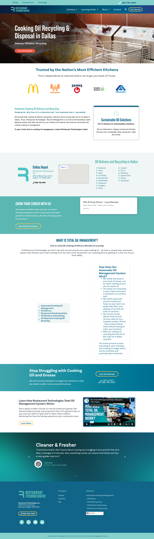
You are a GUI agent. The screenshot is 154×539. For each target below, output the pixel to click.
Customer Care (28, 2)
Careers (15, 2)
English (92, 513)
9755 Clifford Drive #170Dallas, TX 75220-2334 (42, 177)
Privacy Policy (70, 536)
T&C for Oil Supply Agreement (93, 536)
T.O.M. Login (42, 2)
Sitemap (105, 536)
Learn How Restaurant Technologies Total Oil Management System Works (46, 402)
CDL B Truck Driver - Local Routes (101, 202)
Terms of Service (79, 536)
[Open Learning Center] (98, 9)
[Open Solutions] (77, 9)
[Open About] (109, 9)
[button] (125, 9)
